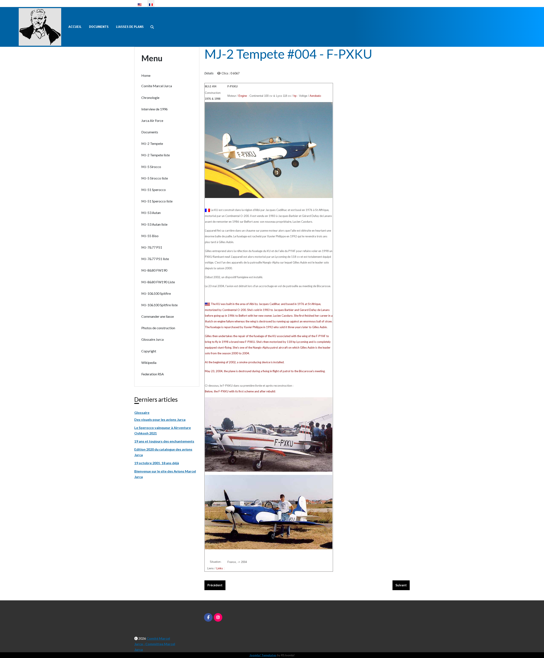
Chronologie (150, 97)
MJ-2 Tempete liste (155, 155)
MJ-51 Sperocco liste (157, 201)
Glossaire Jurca (152, 339)
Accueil (75, 27)
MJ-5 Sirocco (151, 167)
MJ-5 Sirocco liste (154, 178)
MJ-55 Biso (150, 236)
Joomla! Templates (262, 655)
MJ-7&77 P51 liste (155, 259)
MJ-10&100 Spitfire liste (159, 305)
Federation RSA (152, 374)
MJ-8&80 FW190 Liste (158, 282)
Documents (99, 27)
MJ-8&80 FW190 (154, 270)
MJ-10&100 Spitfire (156, 293)
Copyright (148, 351)
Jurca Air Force (152, 120)
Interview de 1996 (154, 109)
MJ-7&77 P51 (151, 247)
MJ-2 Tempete (152, 143)
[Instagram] (218, 617)
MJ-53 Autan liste (154, 224)
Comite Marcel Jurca (156, 86)
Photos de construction (158, 328)
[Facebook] (208, 617)
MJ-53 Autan (151, 213)
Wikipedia (148, 362)
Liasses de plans (130, 27)
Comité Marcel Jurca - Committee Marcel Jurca (154, 643)
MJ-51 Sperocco (153, 190)
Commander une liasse (157, 316)
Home (145, 75)
